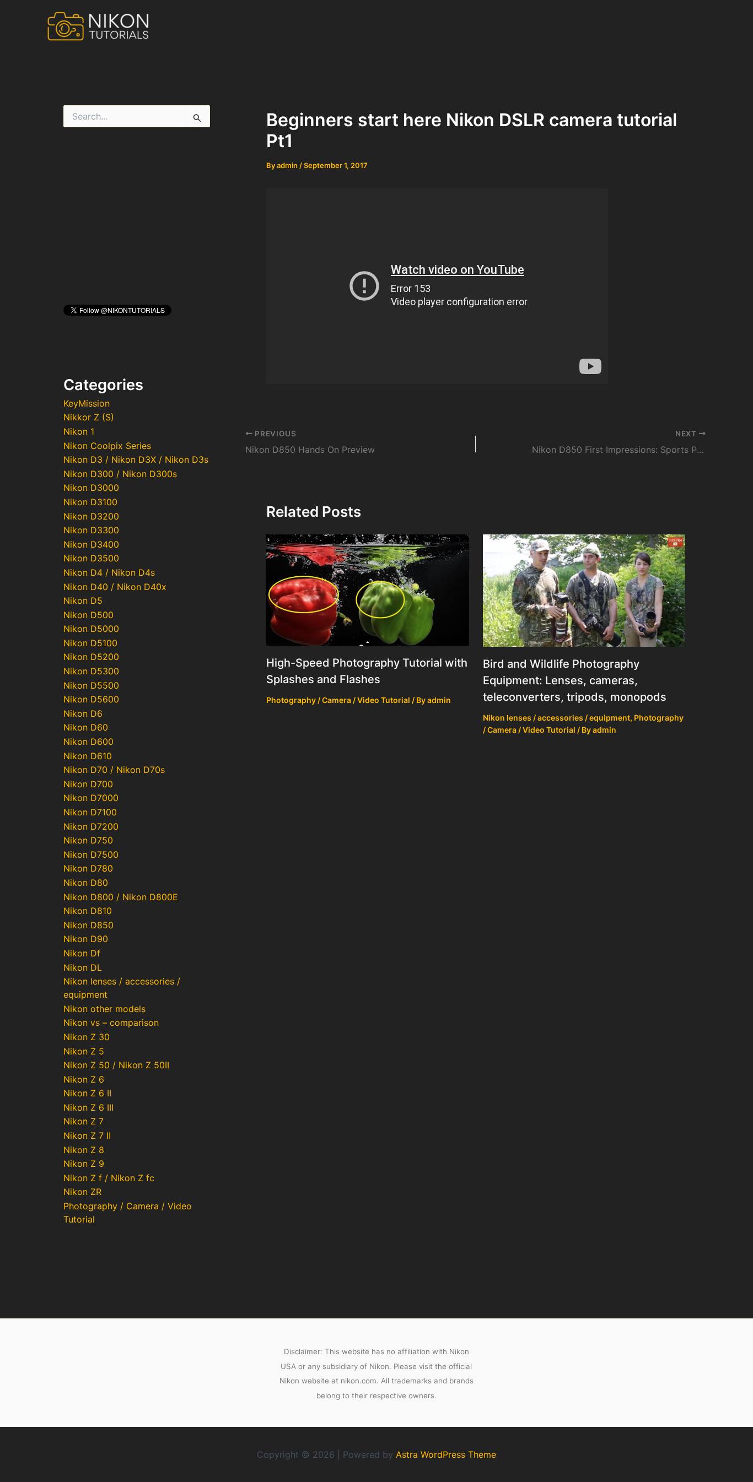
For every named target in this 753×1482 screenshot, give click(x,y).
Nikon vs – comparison (111, 1022)
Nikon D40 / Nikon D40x (114, 586)
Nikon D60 (85, 727)
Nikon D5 (83, 600)
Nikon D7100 (90, 812)
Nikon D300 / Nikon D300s (120, 473)
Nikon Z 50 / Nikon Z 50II (116, 1064)
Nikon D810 (87, 910)
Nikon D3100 (90, 501)
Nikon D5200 (91, 656)
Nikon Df (81, 953)
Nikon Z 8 (83, 1149)
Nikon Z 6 (83, 1079)
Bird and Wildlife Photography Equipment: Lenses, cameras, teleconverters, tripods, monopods (574, 680)
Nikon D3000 (91, 487)
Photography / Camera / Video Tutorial (338, 700)
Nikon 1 (78, 431)
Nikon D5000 (91, 628)
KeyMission (86, 403)
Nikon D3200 (91, 516)
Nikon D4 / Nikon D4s (109, 572)
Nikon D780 (88, 868)
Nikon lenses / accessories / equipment (556, 717)
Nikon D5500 (91, 685)
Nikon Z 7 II (87, 1135)
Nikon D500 (88, 614)
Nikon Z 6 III (88, 1107)
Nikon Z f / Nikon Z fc (108, 1177)
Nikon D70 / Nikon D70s (114, 769)
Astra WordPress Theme (446, 1454)
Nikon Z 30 (86, 1036)
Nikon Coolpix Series (107, 445)
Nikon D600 (88, 741)
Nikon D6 (83, 713)
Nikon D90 (85, 938)
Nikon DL (82, 967)
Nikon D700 (88, 783)
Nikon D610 (87, 755)
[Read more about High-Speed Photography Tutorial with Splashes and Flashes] (367, 588)
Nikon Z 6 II (87, 1093)
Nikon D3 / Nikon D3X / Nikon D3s (135, 459)
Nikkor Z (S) (88, 417)
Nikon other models (104, 1008)
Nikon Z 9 (83, 1163)
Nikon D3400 (91, 544)
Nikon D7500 (91, 854)
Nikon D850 (88, 925)
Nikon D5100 (90, 642)
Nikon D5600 (91, 699)
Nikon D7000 (91, 797)
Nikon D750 (88, 840)
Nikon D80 (85, 882)
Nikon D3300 (91, 530)
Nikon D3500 (91, 558)
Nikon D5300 (91, 671)
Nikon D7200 (91, 826)
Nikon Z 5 (83, 1051)
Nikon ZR (82, 1191)
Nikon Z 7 (83, 1121)
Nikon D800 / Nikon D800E (120, 896)
